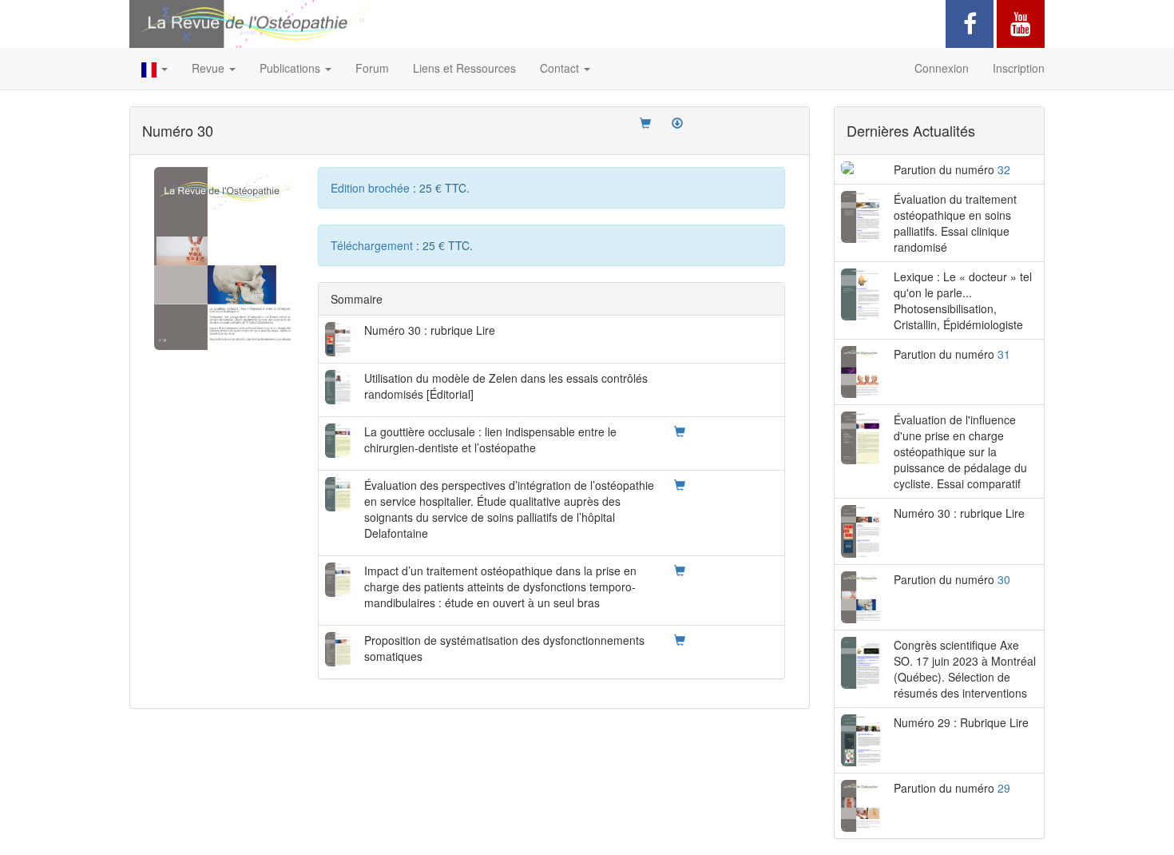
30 (1004, 579)
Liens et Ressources (464, 68)
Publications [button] (291, 68)
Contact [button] (561, 68)
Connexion (941, 68)
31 (1004, 354)
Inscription (1019, 68)
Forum (372, 68)
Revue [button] (210, 68)
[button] (154, 68)
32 (1004, 169)
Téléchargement (373, 245)
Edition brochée (372, 188)
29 (1004, 788)
